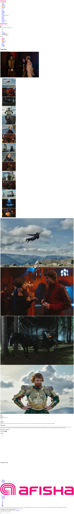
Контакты (3, 480)
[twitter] (2, 504)
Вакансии (3, 482)
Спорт (3, 19)
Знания (3, 8)
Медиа (3, 17)
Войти (1, 36)
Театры (3, 5)
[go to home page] (37, 494)
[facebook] (2, 502)
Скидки (3, 18)
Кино (4, 38)
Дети (3, 9)
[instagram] (2, 503)
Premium (3, 45)
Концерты (3, 4)
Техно (3, 14)
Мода (3, 16)
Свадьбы (3, 12)
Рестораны (4, 6)
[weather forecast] (38, 30)
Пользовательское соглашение (62, 507)
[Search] (5, 2)
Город (3, 10)
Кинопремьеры (4, 20)
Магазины (3, 11)
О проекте (3, 481)
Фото (3, 13)
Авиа (3, 21)
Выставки (3, 7)
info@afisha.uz (17, 510)
